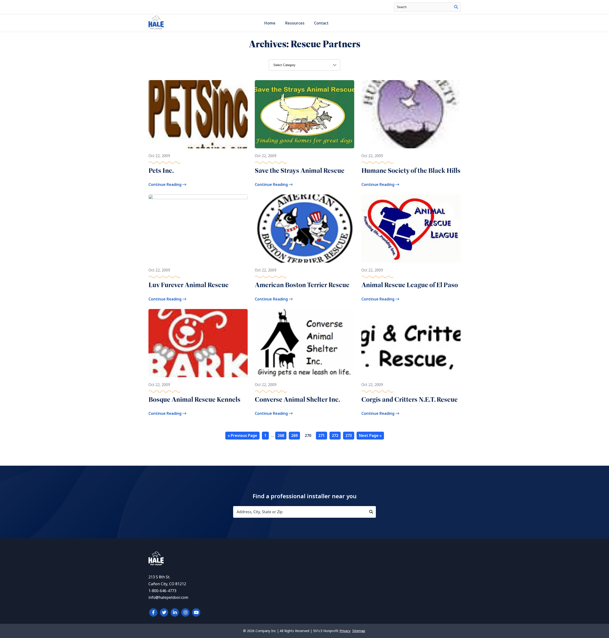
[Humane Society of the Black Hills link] (411, 114)
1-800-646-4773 (162, 591)
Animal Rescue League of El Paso (409, 285)
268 (281, 435)
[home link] (156, 564)
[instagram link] (185, 612)
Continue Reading (165, 184)
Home (269, 23)
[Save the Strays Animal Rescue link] (304, 114)
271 (321, 435)
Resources (294, 23)
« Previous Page (242, 435)
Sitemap (358, 630)
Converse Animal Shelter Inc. (297, 399)
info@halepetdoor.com (168, 597)
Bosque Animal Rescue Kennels (194, 399)
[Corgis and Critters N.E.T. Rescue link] (411, 343)
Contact (321, 23)
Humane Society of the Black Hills (411, 170)
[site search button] (456, 7)
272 (335, 435)
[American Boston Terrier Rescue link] (304, 228)
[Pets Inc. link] (198, 114)
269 (294, 435)
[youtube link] (196, 612)
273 (348, 435)
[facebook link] (153, 612)
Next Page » (370, 435)
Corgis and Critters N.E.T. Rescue (409, 399)
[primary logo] (156, 29)
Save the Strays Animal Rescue (299, 170)
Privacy (344, 630)
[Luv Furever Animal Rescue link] (198, 228)
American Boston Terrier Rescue (302, 285)
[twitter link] (164, 612)
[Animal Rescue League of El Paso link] (411, 228)
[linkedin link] (175, 612)
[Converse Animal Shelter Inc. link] (304, 343)
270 (308, 435)
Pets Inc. (161, 170)
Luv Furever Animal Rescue (188, 285)
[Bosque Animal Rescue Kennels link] (198, 343)
